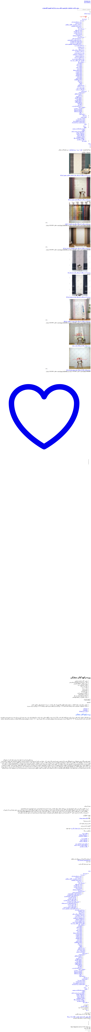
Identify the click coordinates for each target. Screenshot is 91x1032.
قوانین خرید (85, 833)
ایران (85, 987)
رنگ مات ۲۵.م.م (72, 897)
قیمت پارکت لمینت (80, 119)
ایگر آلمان (79, 103)
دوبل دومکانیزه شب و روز (78, 59)
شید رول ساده (78, 30)
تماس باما (84, 141)
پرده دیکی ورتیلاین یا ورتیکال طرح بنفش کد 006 (79, 199)
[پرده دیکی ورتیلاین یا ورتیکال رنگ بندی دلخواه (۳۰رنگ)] (68, 222)
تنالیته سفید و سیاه (77, 70)
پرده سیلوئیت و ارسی (79, 57)
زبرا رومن (79, 27)
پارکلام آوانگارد (78, 102)
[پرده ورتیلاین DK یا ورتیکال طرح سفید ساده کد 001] (68, 368)
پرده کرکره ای (81, 37)
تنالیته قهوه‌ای (79, 75)
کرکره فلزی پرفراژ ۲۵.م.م (70, 900)
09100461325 (87, 1)
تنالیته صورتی (79, 71)
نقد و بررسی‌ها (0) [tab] (83, 711)
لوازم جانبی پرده (80, 88)
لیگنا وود (80, 104)
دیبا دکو (80, 95)
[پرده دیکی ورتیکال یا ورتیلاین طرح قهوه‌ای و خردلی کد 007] (68, 247)
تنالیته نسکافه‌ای (78, 79)
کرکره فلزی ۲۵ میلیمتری (76, 41)
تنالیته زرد (79, 66)
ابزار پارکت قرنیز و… (77, 106)
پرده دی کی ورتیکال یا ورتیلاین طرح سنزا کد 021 (79, 272)
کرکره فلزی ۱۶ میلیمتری (76, 42)
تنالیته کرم (79, 77)
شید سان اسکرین (78, 32)
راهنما (85, 127)
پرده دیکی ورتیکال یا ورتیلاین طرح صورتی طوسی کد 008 (77, 321)
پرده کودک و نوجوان (77, 35)
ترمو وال (85, 977)
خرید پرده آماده (80, 86)
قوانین (83, 130)
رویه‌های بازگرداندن (83, 836)
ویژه (89, 143)
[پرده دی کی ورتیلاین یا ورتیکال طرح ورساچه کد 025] (69, 295)
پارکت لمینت (82, 92)
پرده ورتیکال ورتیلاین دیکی (78, 50)
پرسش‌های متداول (80, 132)
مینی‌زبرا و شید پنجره (79, 53)
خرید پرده (84, 19)
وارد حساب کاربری (75, 828)
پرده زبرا (82, 20)
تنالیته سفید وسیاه (83, 818)
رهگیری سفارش (81, 139)
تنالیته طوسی (79, 72)
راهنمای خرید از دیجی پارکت (78, 131)
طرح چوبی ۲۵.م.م (72, 899)
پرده (78, 149)
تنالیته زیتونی (79, 67)
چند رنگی (80, 81)
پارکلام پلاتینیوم (78, 100)
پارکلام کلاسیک (78, 97)
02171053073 (87, 2)
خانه (81, 149)
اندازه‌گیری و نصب (80, 89)
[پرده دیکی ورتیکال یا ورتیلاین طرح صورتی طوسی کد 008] (68, 320)
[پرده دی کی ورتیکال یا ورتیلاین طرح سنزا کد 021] (69, 271)
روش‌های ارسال (81, 135)
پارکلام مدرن (79, 99)
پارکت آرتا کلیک (78, 93)
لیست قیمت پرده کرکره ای (78, 122)
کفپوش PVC (82, 107)
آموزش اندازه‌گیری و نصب (78, 128)
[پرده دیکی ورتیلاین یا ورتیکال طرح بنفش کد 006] (68, 198)
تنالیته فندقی (79, 74)
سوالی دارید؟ (87, 699)
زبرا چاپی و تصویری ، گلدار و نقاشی (73, 24)
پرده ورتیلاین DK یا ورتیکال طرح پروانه (81, 345)
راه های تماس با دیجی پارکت (81, 845)
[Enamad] (86, 857)
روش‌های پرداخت (80, 134)
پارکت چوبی (82, 976)
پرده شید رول (81, 28)
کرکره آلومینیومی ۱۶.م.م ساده (69, 903)
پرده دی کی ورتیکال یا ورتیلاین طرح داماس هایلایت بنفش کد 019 (75, 175)
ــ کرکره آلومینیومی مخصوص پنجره (73, 44)
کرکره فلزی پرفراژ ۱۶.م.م (70, 907)
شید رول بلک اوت (78, 31)
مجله (85, 124)
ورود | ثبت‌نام (87, 13)
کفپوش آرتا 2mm (78, 110)
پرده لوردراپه (81, 48)
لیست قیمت (84, 117)
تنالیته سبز (79, 68)
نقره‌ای (80, 82)
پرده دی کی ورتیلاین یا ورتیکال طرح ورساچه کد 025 (78, 297)
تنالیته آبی (79, 63)
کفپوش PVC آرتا (78, 108)
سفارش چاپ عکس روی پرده (77, 60)
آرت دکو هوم (79, 96)
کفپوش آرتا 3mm (78, 111)
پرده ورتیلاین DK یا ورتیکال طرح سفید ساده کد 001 (78, 370)
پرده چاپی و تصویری (79, 51)
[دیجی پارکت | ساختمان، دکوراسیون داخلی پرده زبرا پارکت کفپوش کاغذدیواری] (84, 869)
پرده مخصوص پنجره (78, 54)
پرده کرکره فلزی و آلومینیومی (74, 40)
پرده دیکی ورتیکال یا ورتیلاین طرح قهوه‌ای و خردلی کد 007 (76, 248)
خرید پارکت (84, 91)
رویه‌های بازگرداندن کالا (79, 138)
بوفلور (80, 112)
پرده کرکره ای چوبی (77, 38)
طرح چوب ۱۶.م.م (72, 904)
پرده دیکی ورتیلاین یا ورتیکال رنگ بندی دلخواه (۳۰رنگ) (77, 224)
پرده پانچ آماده (81, 85)
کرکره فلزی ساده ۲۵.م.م (70, 896)
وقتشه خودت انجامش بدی (81, 843)
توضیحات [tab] (85, 708)
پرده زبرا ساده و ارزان (77, 21)
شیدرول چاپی (79, 34)
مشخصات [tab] (85, 710)
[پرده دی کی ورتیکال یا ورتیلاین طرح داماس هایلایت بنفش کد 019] (69, 174)
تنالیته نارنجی (79, 78)
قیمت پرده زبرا (81, 118)
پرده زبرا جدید (78, 23)
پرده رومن (81, 47)
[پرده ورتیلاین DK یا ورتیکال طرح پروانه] (68, 344)
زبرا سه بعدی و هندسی (76, 26)
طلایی (80, 83)
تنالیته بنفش (79, 64)
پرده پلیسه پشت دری (79, 45)
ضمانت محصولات (80, 136)
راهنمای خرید (84, 838)
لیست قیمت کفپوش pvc (79, 121)
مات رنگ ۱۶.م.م (72, 905)
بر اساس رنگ (81, 62)
